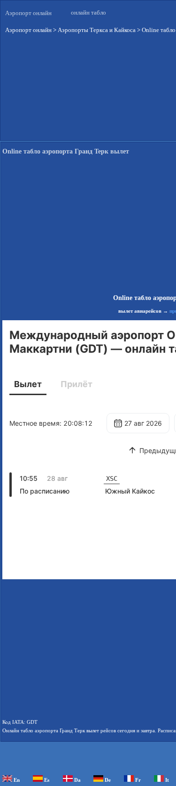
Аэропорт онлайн (28, 12)
